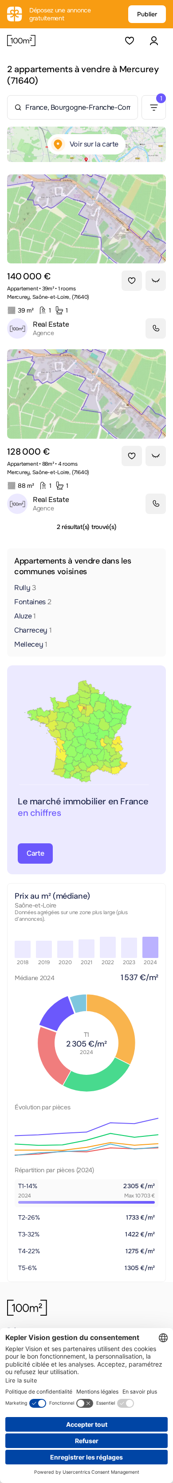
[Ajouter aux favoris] (132, 280)
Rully (25, 587)
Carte (35, 853)
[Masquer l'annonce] (155, 280)
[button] (154, 40)
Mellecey (30, 644)
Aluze (25, 616)
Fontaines (32, 601)
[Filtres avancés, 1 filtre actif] (154, 107)
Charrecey (33, 630)
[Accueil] (21, 40)
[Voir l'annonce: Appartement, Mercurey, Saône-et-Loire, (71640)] (86, 218)
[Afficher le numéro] (155, 328)
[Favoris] (129, 40)
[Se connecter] (154, 40)
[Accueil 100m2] (27, 1308)
